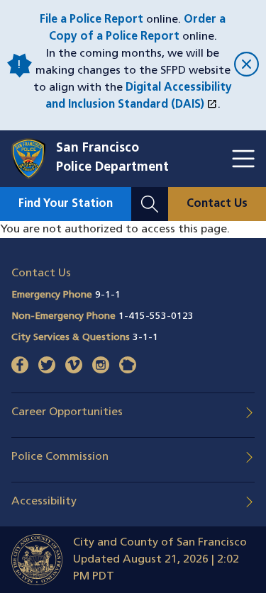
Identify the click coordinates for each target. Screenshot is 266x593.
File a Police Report (91, 20)
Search (150, 195)
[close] (244, 65)
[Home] (33, 158)
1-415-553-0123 (156, 316)
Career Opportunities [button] (67, 412)
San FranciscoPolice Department (112, 158)
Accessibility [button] (44, 501)
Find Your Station (65, 204)
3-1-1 (145, 337)
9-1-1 (108, 295)
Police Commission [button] (60, 457)
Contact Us (217, 204)
